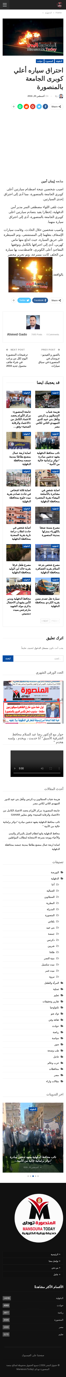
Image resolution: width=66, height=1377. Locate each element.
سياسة (55, 1038)
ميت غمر (50, 970)
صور (56, 1044)
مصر (56, 1075)
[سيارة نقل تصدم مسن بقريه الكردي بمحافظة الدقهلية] (47, 586)
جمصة (51, 933)
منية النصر (49, 958)
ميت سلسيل (48, 964)
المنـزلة (51, 909)
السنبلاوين (49, 896)
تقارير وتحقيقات (51, 1001)
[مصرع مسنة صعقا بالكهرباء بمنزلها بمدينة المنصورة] (47, 515)
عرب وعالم (53, 1063)
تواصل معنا (53, 1261)
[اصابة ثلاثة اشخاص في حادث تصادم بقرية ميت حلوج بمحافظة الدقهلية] (18, 478)
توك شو (55, 1013)
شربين (51, 946)
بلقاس (51, 921)
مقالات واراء (52, 1081)
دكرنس (51, 940)
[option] (33, 1138)
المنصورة (49, 61)
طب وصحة (53, 1050)
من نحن (55, 1268)
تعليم (56, 995)
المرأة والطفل (51, 982)
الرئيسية (54, 1254)
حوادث (40, 61)
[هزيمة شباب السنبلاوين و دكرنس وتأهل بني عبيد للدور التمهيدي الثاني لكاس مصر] (47, 399)
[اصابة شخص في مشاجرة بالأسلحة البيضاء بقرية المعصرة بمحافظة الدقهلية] (47, 478)
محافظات (54, 1069)
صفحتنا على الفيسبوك (33, 1355)
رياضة (56, 1032)
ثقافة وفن (54, 1019)
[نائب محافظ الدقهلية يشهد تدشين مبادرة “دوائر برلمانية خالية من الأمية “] (47, 440)
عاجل (56, 1056)
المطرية (50, 903)
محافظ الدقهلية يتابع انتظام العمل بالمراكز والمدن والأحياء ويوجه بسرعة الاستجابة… (33, 1158)
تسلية (56, 989)
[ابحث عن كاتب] (33, 322)
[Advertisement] (33, 145)
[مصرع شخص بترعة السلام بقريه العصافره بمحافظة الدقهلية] (47, 552)
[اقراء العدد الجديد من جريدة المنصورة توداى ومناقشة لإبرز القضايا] (33, 702)
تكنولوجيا (54, 1007)
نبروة (52, 976)
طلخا (52, 952)
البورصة (55, 872)
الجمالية (51, 890)
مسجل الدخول (41, 648)
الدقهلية (59, 61)
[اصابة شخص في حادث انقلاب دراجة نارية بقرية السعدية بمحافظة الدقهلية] (18, 515)
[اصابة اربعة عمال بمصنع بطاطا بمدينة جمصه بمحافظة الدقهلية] (18, 440)
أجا (53, 884)
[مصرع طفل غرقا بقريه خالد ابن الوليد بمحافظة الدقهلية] (18, 552)
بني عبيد (50, 927)
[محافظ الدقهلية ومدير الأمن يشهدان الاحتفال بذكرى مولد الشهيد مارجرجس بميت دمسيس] (18, 586)
